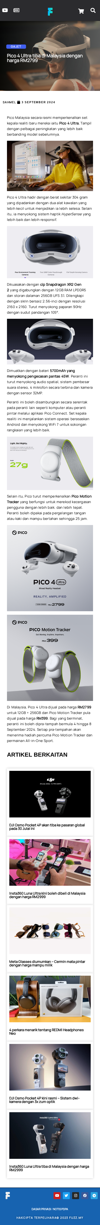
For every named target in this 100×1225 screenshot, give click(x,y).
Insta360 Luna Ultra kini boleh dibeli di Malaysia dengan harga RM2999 (47, 895)
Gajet (16, 46)
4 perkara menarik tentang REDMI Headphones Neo (46, 1031)
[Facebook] (84, 1195)
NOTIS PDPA (60, 1209)
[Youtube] (56, 1195)
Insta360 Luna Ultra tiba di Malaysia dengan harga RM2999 (49, 1168)
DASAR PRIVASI (41, 1209)
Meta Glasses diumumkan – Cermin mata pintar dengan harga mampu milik (47, 963)
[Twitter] (66, 1195)
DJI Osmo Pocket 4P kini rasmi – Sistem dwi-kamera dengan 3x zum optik (44, 1100)
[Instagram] (75, 1195)
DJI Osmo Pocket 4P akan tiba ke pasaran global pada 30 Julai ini (47, 827)
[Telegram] (94, 1195)
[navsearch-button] (93, 11)
